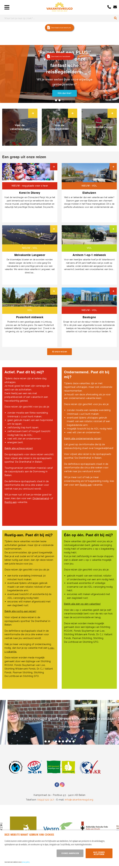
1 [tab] (56, 100)
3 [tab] (63, 100)
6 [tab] (63, 741)
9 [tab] (73, 741)
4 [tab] (56, 741)
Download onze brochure (61, 28)
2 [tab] (59, 100)
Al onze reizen (59, 351)
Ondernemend (41, 498)
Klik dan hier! (59, 93)
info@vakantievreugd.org (79, 799)
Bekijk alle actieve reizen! (18, 448)
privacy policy (26, 862)
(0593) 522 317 (45, 799)
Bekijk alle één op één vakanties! (82, 604)
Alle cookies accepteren (99, 853)
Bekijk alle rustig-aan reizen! (20, 611)
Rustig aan (10, 502)
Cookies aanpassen (70, 853)
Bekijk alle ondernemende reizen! (82, 438)
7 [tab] (66, 741)
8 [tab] (70, 741)
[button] (59, 27)
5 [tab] (59, 741)
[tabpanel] (59, 74)
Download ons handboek (60, 56)
